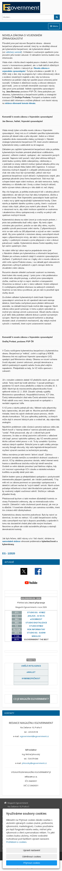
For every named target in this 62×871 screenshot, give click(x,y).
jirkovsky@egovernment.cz (34, 763)
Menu (55, 26)
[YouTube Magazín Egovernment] (31, 582)
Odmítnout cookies (31, 856)
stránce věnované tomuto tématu (20, 103)
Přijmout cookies (31, 862)
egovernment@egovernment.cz (34, 736)
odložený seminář (13, 52)
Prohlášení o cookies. (16, 842)
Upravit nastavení (31, 850)
